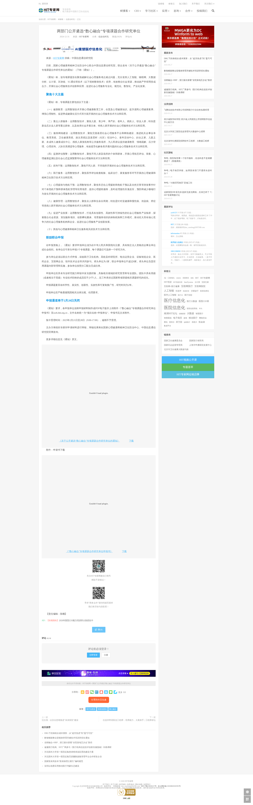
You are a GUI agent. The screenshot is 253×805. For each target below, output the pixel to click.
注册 (106, 655)
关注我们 (208, 4)
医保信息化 (204, 291)
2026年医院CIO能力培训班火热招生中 (76, 620)
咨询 (176, 10)
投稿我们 (202, 10)
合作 (187, 10)
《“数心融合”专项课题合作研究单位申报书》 (89, 551)
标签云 (172, 4)
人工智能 (169, 290)
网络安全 (203, 318)
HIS (192, 278)
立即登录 (93, 655)
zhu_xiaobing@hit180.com (130, 786)
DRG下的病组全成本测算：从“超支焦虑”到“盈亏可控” (68, 733)
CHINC (178, 278)
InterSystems (188, 282)
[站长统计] (126, 798)
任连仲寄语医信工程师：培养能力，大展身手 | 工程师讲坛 (129, 720)
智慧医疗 (199, 314)
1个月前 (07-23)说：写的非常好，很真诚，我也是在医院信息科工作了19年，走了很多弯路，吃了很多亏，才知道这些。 (191, 215)
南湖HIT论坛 (170, 313)
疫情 (185, 318)
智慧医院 (168, 318)
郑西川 (194, 322)
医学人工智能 (170, 295)
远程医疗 (187, 322)
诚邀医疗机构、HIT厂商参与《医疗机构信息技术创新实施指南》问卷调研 (77, 747)
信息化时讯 (70, 19)
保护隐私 (122, 784)
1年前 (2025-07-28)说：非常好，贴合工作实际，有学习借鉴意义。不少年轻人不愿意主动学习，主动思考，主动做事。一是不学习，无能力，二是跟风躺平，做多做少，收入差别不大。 (191, 257)
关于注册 (114, 784)
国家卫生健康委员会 (173, 341)
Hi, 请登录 (43, 4)
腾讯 (165, 322)
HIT (197, 278)
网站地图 (138, 784)
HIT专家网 (49, 10)
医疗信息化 (91, 709)
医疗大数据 (192, 301)
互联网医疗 (187, 286)
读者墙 (161, 4)
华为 (200, 308)
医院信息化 (102, 709)
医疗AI (180, 295)
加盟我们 (147, 784)
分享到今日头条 (98, 700)
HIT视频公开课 (188, 359)
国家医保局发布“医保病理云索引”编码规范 (63, 761)
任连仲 (178, 291)
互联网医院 (199, 286)
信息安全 (186, 291)
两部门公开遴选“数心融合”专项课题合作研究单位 (98, 31)
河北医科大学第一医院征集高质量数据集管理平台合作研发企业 (73, 757)
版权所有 (107, 786)
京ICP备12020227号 (149, 786)
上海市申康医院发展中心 (200, 345)
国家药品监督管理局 (173, 345)
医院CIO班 (204, 301)
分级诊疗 (195, 291)
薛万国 (179, 322)
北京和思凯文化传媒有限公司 (91, 786)
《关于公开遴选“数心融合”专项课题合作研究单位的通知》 (89, 441)
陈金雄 (202, 322)
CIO (136, 10)
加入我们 (183, 4)
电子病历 (177, 318)
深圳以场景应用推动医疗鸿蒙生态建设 (61, 766)
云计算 (197, 282)
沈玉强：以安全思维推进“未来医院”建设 (60, 720)
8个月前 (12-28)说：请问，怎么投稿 (183, 234)
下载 (131, 441)
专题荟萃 (188, 367)
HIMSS (186, 278)
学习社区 (150, 10)
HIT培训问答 (177, 282)
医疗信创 (188, 295)
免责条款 (130, 784)
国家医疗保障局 (196, 341)
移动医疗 (193, 318)
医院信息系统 (192, 308)
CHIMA (171, 278)
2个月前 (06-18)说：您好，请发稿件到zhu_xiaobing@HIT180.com (188, 225)
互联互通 (205, 282)
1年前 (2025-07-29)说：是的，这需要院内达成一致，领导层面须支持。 (189, 243)
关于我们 (196, 4)
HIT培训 (168, 282)
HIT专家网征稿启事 (188, 374)
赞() (100, 630)
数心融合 (112, 709)
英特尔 (171, 322)
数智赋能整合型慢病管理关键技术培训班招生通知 (66, 738)
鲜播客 (124, 10)
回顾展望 (182, 314)
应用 (164, 10)
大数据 (190, 313)
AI (165, 278)
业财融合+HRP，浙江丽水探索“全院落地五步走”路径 (68, 742)
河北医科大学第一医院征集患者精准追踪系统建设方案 (69, 752)
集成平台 (167, 326)
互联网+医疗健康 (172, 286)
